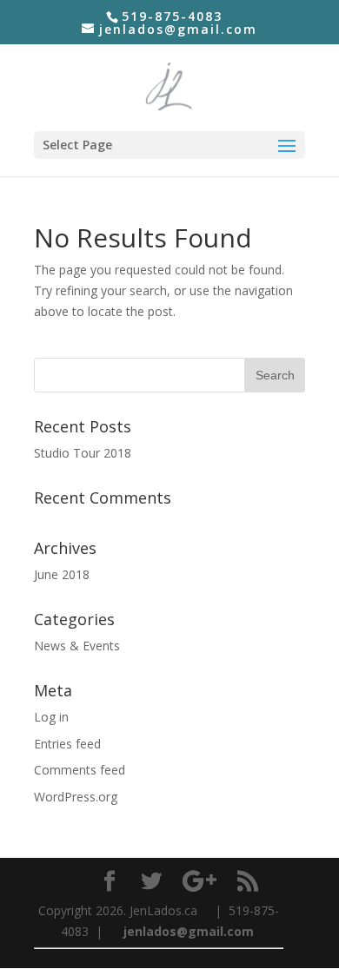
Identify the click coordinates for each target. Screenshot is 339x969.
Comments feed (79, 769)
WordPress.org (75, 796)
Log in (51, 717)
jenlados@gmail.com (190, 931)
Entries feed (67, 743)
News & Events (77, 645)
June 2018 (62, 574)
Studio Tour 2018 (82, 453)
